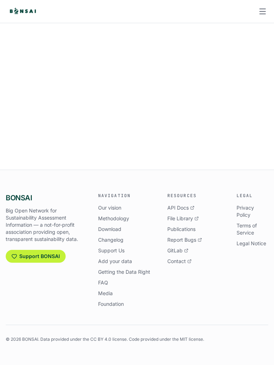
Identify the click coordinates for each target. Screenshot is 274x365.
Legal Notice (251, 243)
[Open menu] (262, 11)
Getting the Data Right (124, 272)
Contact (176, 261)
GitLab (175, 250)
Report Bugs (181, 240)
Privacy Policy (245, 211)
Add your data (115, 261)
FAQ (103, 282)
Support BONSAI (39, 256)
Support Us (111, 250)
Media (105, 293)
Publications (181, 229)
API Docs (178, 208)
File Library (180, 218)
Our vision (109, 208)
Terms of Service (247, 229)
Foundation (111, 304)
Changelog (110, 240)
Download (109, 229)
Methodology (113, 218)
